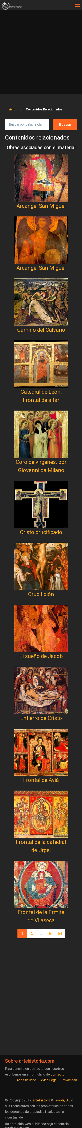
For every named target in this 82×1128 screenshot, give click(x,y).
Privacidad (69, 1080)
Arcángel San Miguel (41, 206)
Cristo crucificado (41, 532)
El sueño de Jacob (41, 656)
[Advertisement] (41, 53)
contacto (58, 1074)
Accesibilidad (26, 1080)
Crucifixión (41, 594)
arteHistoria (41, 1100)
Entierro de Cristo (41, 718)
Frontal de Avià (41, 780)
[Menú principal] (77, 5)
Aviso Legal (48, 1080)
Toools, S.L (62, 1100)
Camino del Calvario (41, 330)
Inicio (11, 109)
